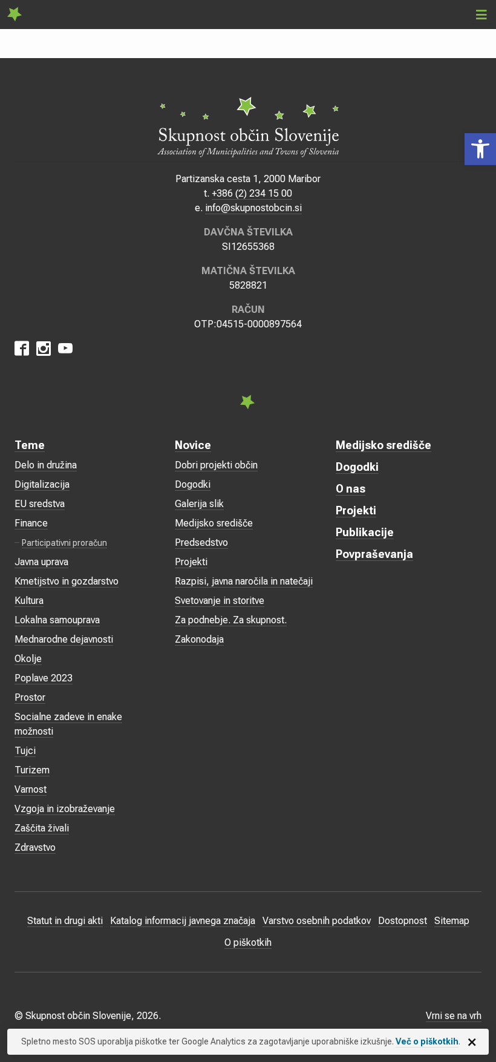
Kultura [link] (29, 600)
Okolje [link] (28, 658)
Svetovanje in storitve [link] (219, 600)
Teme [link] (30, 445)
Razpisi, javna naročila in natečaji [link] (244, 581)
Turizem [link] (32, 770)
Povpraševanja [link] (374, 554)
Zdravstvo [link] (35, 847)
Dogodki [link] (192, 484)
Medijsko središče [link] (214, 523)
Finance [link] (31, 523)
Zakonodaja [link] (199, 639)
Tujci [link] (25, 750)
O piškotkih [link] (248, 942)
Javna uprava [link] (41, 562)
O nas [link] (350, 488)
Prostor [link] (30, 697)
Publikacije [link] (365, 532)
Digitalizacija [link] (42, 484)
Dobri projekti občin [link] (216, 465)
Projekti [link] (191, 562)
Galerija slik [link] (199, 504)
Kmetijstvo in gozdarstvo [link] (67, 581)
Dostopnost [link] (402, 920)
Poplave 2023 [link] (44, 678)
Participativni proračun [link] (64, 543)
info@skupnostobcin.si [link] (253, 208)
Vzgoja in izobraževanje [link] (65, 809)
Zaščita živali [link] (42, 828)
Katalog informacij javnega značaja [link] (182, 920)
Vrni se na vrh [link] (453, 1015)
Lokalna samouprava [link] (57, 620)
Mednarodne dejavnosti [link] (64, 639)
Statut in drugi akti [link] (65, 920)
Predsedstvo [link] (201, 542)
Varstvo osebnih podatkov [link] (317, 920)
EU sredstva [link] (40, 504)
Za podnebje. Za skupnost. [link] (231, 620)
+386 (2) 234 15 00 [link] (252, 193)
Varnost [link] (31, 789)
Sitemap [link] (451, 920)
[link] (480, 149)
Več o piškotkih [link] (427, 1041)
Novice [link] (193, 445)
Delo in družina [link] (46, 465)
